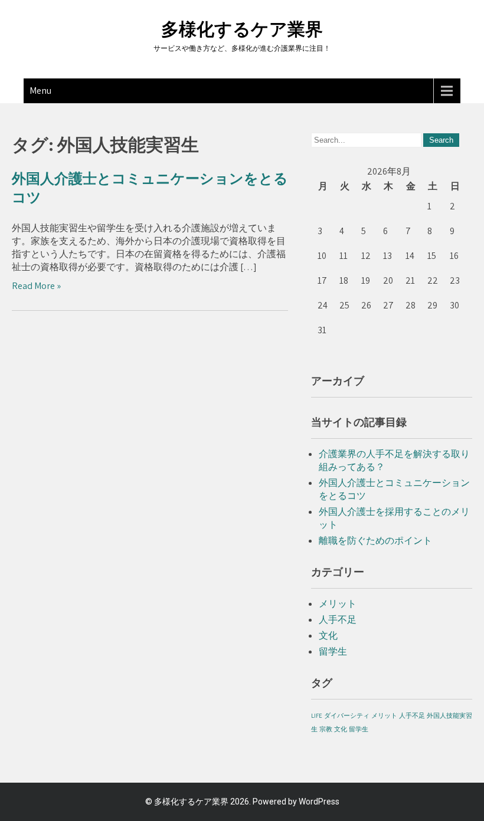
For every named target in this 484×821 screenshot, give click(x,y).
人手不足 (338, 619)
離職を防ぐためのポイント (375, 540)
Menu (40, 90)
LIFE (316, 715)
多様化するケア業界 (242, 29)
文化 (328, 635)
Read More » (36, 286)
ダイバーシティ (346, 715)
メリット (338, 603)
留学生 (333, 651)
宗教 (325, 729)
